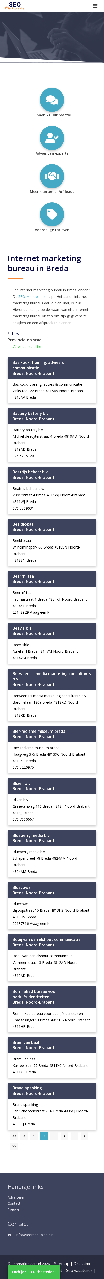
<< (14, 1136)
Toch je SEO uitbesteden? (33, 1271)
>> (14, 1146)
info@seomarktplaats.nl (35, 1234)
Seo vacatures (79, 1270)
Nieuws (14, 1209)
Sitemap (61, 1263)
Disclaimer (83, 1263)
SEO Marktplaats (32, 296)
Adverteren (16, 1197)
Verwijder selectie (27, 346)
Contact (14, 1203)
